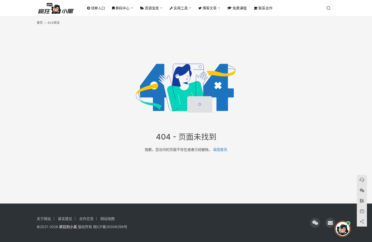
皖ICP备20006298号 (110, 227)
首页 (40, 23)
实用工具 (181, 8)
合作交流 (86, 218)
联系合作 (265, 8)
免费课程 (240, 8)
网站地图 (107, 218)
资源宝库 (152, 8)
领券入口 (98, 8)
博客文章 (209, 8)
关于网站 (44, 218)
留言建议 (65, 218)
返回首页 (220, 149)
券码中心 (122, 8)
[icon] (315, 223)
